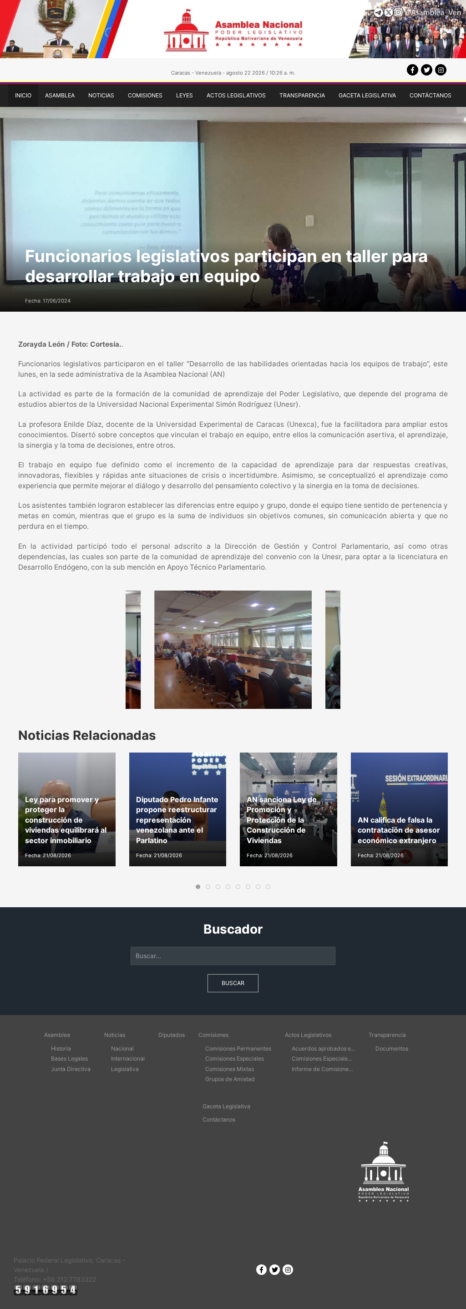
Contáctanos (430, 95)
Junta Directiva (71, 1069)
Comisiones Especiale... (322, 1058)
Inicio (23, 95)
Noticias (101, 95)
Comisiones (145, 95)
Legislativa (125, 1069)
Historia (61, 1048)
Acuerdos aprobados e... (323, 1048)
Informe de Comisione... (322, 1069)
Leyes (184, 95)
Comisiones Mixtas (229, 1069)
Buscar (233, 983)
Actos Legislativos (236, 95)
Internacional (128, 1058)
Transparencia (302, 95)
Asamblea (60, 95)
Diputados (171, 1034)
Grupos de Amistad (230, 1079)
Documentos (391, 1048)
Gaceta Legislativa (367, 95)
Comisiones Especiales (234, 1058)
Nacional (122, 1048)
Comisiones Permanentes (238, 1048)
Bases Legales (69, 1058)
